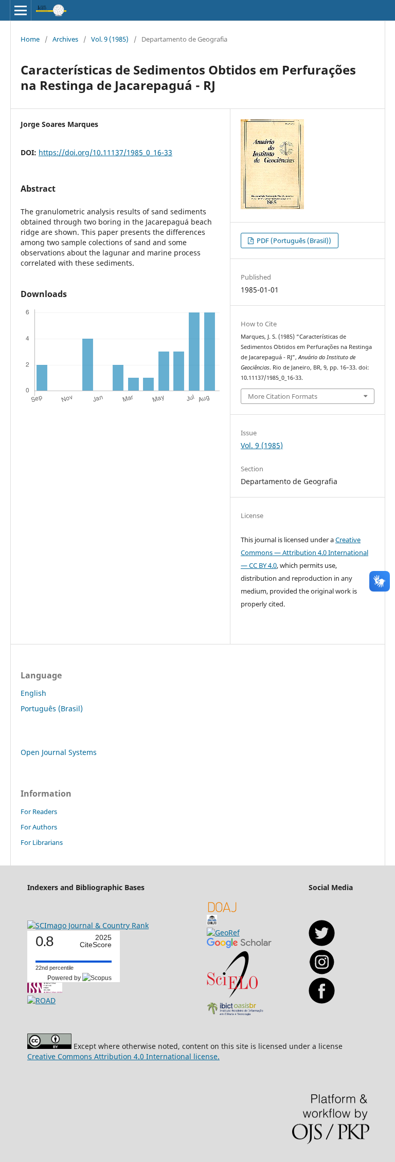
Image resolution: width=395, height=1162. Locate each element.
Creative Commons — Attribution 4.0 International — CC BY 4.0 (304, 552)
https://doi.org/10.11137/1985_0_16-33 (105, 152)
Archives (65, 39)
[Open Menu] (20, 10)
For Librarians (42, 842)
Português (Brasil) (52, 708)
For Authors (39, 827)
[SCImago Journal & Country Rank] (88, 925)
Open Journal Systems (59, 752)
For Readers (39, 811)
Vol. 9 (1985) (110, 39)
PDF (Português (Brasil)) (293, 240)
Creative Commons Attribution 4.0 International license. (123, 1056)
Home (30, 39)
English (33, 693)
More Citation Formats (282, 396)
